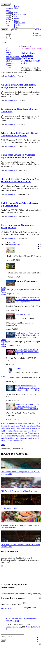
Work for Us (10, 621)
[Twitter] (40, 637)
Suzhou (8, 19)
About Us (9, 618)
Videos (8, 52)
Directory (17, 25)
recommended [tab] (14, 244)
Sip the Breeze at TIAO (9, 508)
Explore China (19, 23)
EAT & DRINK (20, 14)
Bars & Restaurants (13, 57)
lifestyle (17, 19)
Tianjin (8, 17)
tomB (3, 445)
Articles (38, 35)
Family (16, 21)
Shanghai (9, 8)
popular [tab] (12, 242)
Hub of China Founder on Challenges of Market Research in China (30, 58)
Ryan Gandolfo (9, 76)
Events (16, 27)
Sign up (17, 8)
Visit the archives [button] (7, 608)
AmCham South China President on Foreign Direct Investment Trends (18, 86)
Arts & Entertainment (13, 59)
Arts (15, 16)
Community (10, 63)
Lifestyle (9, 61)
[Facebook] (40, 639)
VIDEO (38, 29)
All (7, 48)
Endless (18, 368)
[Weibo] (40, 642)
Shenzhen (9, 13)
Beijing (8, 11)
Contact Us (18, 618)
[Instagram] (40, 644)
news (16, 12)
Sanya (8, 21)
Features (9, 65)
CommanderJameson (22, 314)
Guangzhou (6, 4)
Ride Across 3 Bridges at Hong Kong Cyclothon (19, 491)
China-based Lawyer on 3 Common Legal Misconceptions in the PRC (18, 156)
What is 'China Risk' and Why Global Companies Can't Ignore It (19, 134)
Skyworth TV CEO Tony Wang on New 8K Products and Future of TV (20, 180)
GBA (8, 23)
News (8, 50)
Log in (16, 6)
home (37, 33)
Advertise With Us (30, 618)
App (17, 621)
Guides (8, 54)
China (8, 25)
